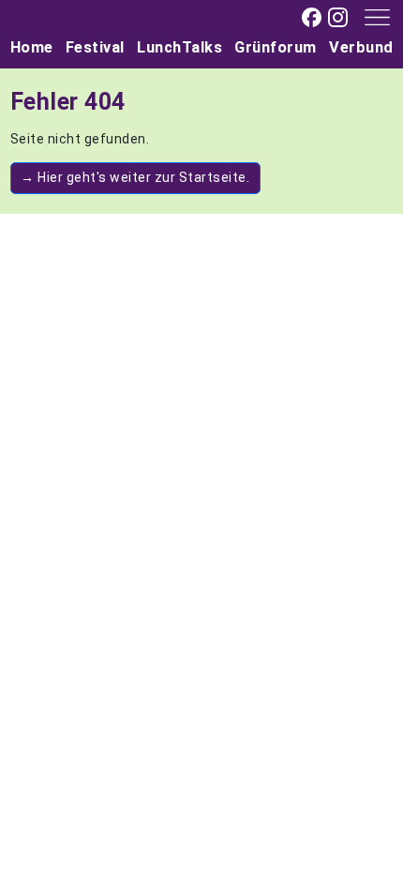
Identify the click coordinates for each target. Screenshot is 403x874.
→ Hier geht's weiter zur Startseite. (135, 177)
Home (31, 47)
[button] (370, 15)
